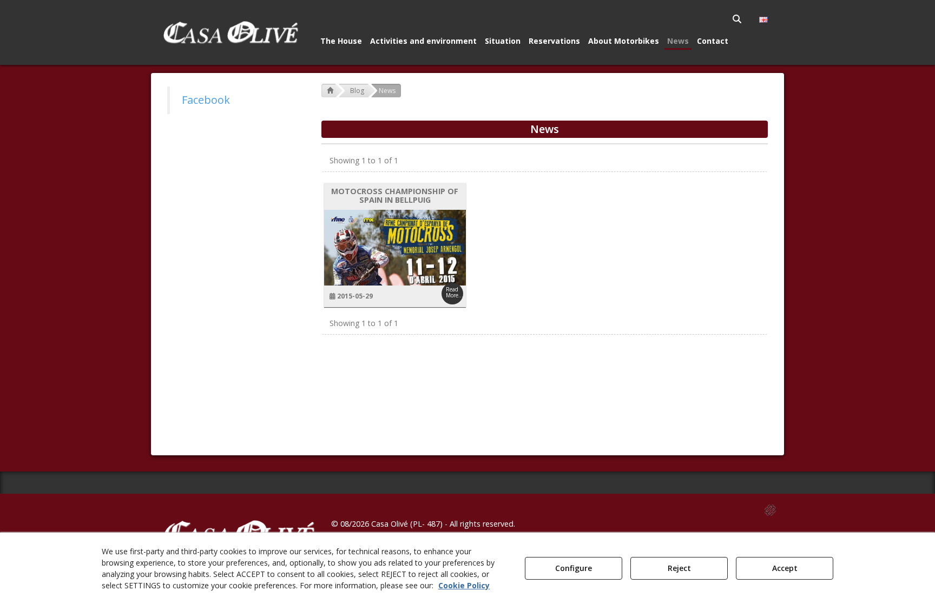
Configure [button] (573, 568)
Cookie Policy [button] (464, 585)
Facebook (206, 99)
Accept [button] (785, 568)
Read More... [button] (454, 292)
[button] (230, 32)
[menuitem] (738, 18)
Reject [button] (679, 568)
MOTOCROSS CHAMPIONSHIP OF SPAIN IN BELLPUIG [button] (394, 195)
